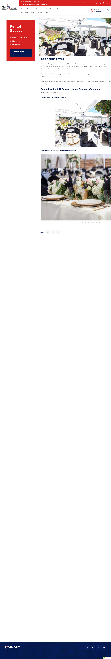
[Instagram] (98, 647)
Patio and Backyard (19, 37)
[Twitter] (92, 647)
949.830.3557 (98, 11)
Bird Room (16, 41)
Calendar (30, 9)
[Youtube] (107, 3)
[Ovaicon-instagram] (104, 3)
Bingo (33, 12)
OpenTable (24, 12)
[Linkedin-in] (104, 647)
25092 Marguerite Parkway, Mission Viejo (36, 4)
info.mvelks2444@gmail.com (31, 2)
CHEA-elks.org (85, 3)
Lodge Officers (49, 9)
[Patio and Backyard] (48, 232)
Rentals (39, 12)
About (47, 12)
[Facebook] (100, 3)
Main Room (16, 45)
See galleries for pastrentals (18, 52)
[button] (7, 15)
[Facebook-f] (87, 647)
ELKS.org (94, 3)
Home (23, 9)
